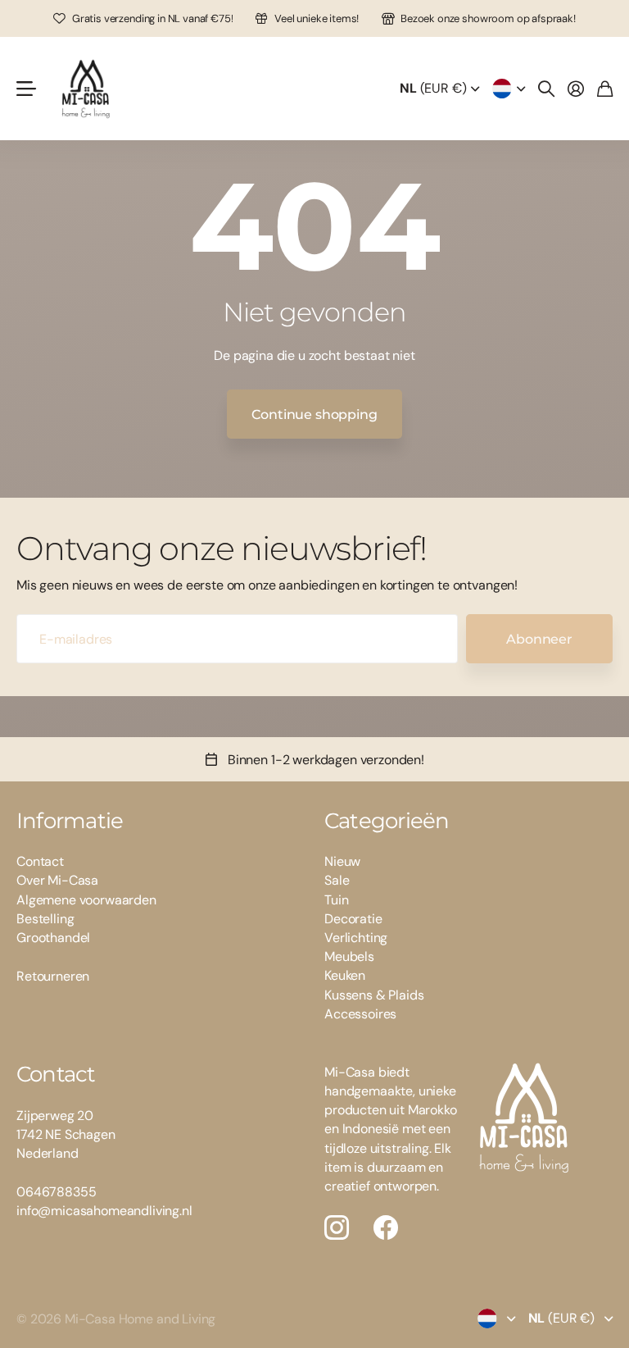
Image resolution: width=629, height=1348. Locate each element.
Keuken (344, 975)
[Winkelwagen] (605, 89)
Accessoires (360, 1013)
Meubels (349, 956)
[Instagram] (336, 1227)
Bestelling (45, 918)
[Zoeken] (546, 89)
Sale (336, 880)
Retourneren (52, 976)
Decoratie (353, 918)
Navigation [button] (25, 88)
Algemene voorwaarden (86, 900)
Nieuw (342, 861)
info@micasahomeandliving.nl (104, 1210)
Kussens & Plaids (373, 995)
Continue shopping (314, 414)
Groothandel (53, 937)
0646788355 (56, 1191)
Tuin (336, 900)
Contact (40, 861)
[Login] (576, 89)
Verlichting (355, 937)
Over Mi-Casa (57, 880)
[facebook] (385, 1227)
